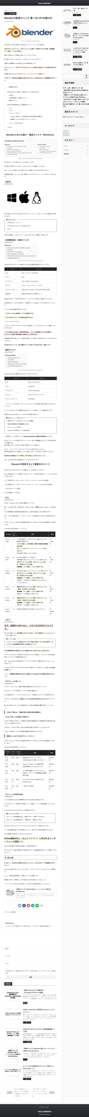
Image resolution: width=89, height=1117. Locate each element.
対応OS (11, 95)
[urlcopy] (41, 905)
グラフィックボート (15, 113)
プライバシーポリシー (44, 1107)
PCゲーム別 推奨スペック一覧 (73, 88)
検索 (86, 76)
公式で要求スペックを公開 (19, 162)
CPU (10, 108)
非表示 (15, 87)
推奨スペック (13, 100)
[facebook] (24, 905)
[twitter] (19, 905)
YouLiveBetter (44, 3)
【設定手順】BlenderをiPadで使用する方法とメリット (81, 22)
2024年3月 (66, 131)
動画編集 (13, 912)
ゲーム (65, 146)
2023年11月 (66, 133)
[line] (37, 905)
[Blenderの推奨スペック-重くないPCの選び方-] (33, 905)
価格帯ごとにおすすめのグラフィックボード (23, 119)
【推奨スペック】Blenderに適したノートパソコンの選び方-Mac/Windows (81, 35)
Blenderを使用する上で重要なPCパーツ (19, 105)
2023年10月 (66, 135)
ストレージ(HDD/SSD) (16, 123)
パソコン (8, 912)
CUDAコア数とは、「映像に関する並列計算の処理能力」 (26, 116)
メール (7, 956)
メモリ (11, 111)
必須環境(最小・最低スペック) (18, 98)
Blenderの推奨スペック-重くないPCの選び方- (80, 64)
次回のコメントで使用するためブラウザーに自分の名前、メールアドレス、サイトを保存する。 (30, 972)
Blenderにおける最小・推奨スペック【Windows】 (23, 92)
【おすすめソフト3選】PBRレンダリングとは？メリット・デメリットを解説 (80, 50)
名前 (7, 948)
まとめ (9, 127)
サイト (7, 963)
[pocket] (28, 905)
